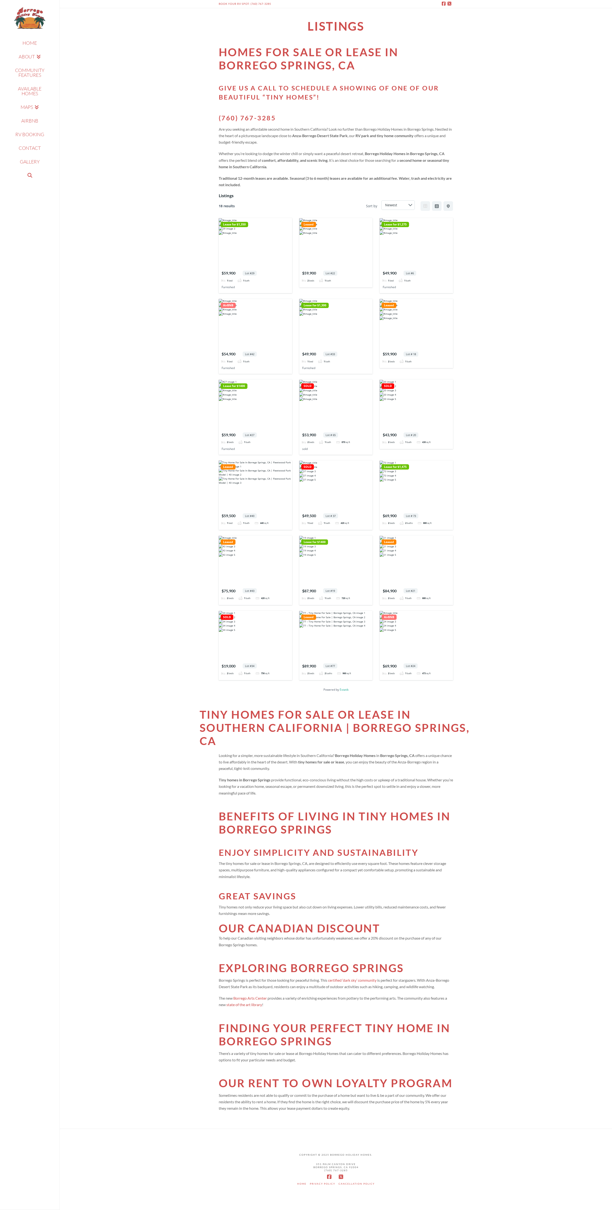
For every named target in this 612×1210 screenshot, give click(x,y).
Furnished (228, 287)
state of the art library (244, 1004)
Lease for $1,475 (395, 466)
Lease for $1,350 (234, 224)
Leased (309, 224)
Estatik (344, 690)
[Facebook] (444, 4)
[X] (450, 4)
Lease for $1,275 (395, 224)
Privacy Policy (322, 1183)
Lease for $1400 (234, 386)
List (437, 206)
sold (305, 449)
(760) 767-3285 (247, 118)
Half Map (448, 206)
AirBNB (228, 305)
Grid (425, 206)
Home (301, 1183)
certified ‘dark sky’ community (352, 980)
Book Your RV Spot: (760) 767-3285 (245, 3)
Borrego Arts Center (250, 998)
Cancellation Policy (357, 1183)
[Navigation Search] (30, 175)
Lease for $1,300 (315, 305)
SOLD (307, 386)
